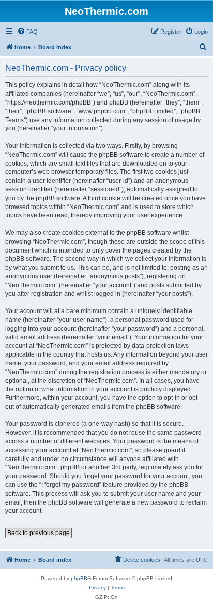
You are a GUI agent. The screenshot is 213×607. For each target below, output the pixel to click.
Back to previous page (38, 533)
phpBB (79, 578)
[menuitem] (27, 31)
